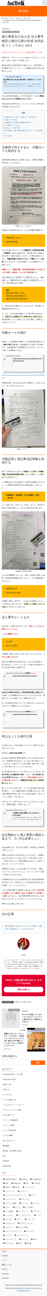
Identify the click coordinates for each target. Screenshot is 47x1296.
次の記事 (7, 136)
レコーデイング (10, 1239)
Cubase (24, 1179)
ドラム (7, 1207)
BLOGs (4, 1269)
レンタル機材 (8, 1135)
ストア (4, 1260)
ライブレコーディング (13, 1231)
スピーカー (25, 1199)
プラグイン (37, 1211)
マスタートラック (26, 1223)
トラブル (36, 1203)
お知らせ (6, 1089)
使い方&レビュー (9, 1141)
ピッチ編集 (9, 1211)
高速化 (29, 1243)
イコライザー (29, 1187)
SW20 (7, 1187)
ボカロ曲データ (8, 1115)
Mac (6, 1183)
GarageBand (36, 1179)
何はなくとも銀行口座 (12, 128)
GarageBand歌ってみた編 (13, 1074)
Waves (17, 1187)
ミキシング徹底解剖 (10, 1120)
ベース (38, 1215)
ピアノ (17, 1207)
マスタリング (10, 1223)
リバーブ (8, 1235)
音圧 (20, 1243)
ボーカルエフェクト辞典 (12, 1110)
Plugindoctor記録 (9, 1079)
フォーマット (23, 1211)
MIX (27, 1183)
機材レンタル (7, 1265)
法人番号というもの (11, 125)
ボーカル (8, 1219)
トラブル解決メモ (9, 1100)
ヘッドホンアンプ (24, 1215)
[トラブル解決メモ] (11, 1014)
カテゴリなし (8, 1095)
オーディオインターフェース (15, 1195)
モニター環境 (23, 1227)
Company (5, 1274)
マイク (19, 1219)
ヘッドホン (9, 1215)
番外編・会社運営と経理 (10, 32)
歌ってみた (9, 1243)
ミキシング (9, 1227)
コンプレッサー (10, 1199)
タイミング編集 (10, 1203)
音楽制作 (6, 1161)
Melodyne (17, 1183)
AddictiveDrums (10, 1179)
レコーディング (22, 1235)
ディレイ (25, 1203)
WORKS (5, 1256)
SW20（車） (7, 1084)
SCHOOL (5, 1278)
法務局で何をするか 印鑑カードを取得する (19, 117)
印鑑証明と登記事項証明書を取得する (17, 122)
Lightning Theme (29, 1288)
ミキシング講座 (8, 1125)
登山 (4, 1156)
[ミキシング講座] (36, 1033)
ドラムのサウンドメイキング (14, 1105)
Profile (4, 1251)
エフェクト (24, 1191)
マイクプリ (31, 1219)
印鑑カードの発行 (10, 120)
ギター (33, 1195)
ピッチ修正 (29, 1207)
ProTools (37, 1183)
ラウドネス (30, 1231)
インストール (10, 1191)
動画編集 (6, 1146)
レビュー (25, 1239)
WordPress (16, 1288)
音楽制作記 (7, 1166)
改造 (34, 1239)
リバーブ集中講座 (9, 1130)
